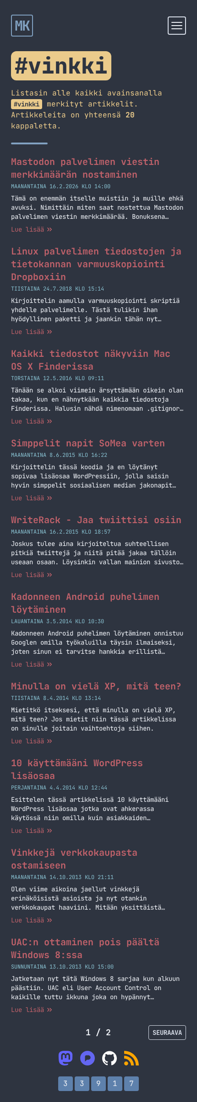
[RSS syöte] (131, 1058)
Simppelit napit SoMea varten (88, 443)
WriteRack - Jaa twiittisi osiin (96, 520)
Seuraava (167, 1032)
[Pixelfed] (87, 1058)
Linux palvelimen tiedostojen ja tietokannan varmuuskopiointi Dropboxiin (96, 264)
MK (22, 25)
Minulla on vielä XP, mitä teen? (96, 686)
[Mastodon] (65, 1058)
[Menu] (177, 25)
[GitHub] (109, 1058)
